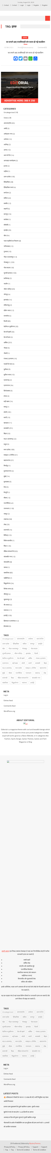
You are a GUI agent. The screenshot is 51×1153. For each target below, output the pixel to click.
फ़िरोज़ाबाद (7, 390)
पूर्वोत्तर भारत (7, 374)
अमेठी (5, 128)
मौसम (5, 497)
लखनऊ (6, 519)
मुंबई (5, 476)
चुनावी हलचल (8, 273)
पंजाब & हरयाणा (8, 358)
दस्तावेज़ (6, 315)
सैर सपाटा (7, 604)
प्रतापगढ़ (6, 380)
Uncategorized (9, 112)
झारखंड (6, 299)
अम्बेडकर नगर (8, 133)
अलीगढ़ (6, 144)
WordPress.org (9, 711)
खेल (5, 235)
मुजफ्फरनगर (7, 471)
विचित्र (6, 535)
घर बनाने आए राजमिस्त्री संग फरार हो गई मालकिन (25, 41)
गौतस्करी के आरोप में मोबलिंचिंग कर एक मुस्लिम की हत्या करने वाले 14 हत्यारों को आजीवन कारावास (26, 1124)
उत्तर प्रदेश (7, 176)
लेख (5, 524)
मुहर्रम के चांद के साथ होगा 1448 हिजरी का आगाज (18, 1112)
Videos (6, 117)
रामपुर (5, 513)
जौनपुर (6, 294)
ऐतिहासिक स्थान (8, 187)
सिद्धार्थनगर (7, 583)
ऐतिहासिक (7, 182)
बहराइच (6, 422)
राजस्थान (6, 508)
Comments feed (9, 705)
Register (36, 5)
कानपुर (6, 214)
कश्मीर (6, 203)
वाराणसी (6, 529)
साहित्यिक (7, 578)
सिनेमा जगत (7, 588)
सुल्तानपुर (7, 599)
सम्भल (5, 567)
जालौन (6, 283)
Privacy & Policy (9, 1147)
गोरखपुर (6, 262)
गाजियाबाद (7, 246)
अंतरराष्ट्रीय (7, 123)
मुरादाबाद (6, 481)
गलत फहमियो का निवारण (11, 240)
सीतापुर (6, 594)
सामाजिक (6, 572)
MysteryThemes (34, 1143)
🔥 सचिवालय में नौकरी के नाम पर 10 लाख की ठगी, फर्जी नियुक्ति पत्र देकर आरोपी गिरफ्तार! (26, 1099)
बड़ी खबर (6, 401)
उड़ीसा (6, 171)
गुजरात (6, 251)
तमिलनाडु (7, 305)
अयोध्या (25, 37)
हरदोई (5, 615)
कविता (6, 198)
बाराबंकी (6, 428)
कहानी (6, 208)
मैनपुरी (6, 492)
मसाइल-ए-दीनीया (9, 455)
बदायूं (5, 406)
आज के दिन (7, 155)
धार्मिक (6, 342)
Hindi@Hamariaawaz (25, 47)
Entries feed (8, 700)
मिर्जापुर (6, 465)
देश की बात (7, 337)
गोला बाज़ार (7, 267)
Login (22, 5)
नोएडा (5, 347)
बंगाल (5, 396)
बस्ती (5, 417)
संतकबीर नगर (8, 556)
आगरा (5, 149)
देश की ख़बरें (7, 331)
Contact (6, 5)
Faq (6, 1150)
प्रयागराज (7, 385)
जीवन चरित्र (8, 289)
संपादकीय (7, 562)
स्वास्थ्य (6, 610)
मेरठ (5, 487)
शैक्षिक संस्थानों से (9, 551)
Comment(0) (42, 47)
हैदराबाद (6, 626)
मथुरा (5, 444)
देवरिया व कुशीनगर (9, 326)
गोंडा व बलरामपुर (9, 257)
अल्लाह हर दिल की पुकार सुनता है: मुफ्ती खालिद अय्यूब (20, 1117)
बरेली (5, 412)
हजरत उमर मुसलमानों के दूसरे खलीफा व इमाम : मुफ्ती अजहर (21, 1106)
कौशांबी (6, 224)
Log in (6, 695)
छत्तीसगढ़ (6, 278)
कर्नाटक (6, 192)
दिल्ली (5, 321)
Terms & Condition (23, 1150)
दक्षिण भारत (7, 310)
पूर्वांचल (6, 369)
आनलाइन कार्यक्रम (9, 160)
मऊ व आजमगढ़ (8, 438)
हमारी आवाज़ (5, 951)
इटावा (5, 166)
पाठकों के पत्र (8, 364)
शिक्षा (5, 546)
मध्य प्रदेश (7, 449)
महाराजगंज (7, 460)
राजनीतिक (7, 503)
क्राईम (6, 230)
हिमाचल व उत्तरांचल (9, 620)
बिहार (5, 433)
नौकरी (5, 353)
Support (35, 1147)
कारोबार (6, 219)
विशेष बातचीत (8, 540)
